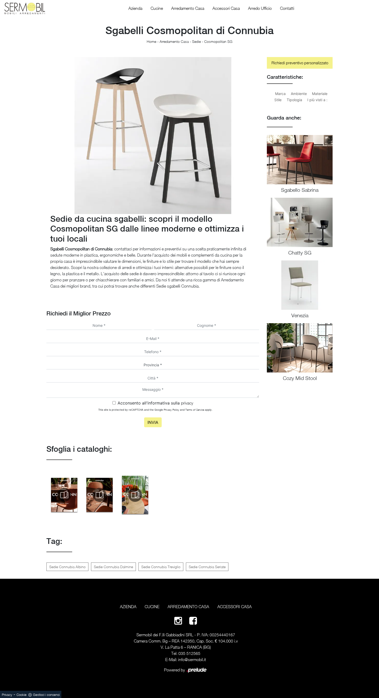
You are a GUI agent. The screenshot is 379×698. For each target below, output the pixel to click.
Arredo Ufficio (260, 8)
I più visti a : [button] (317, 100)
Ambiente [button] (299, 93)
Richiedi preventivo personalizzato (299, 62)
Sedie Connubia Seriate (207, 567)
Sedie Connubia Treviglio (160, 567)
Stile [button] (278, 100)
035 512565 (189, 653)
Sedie (196, 41)
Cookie (22, 695)
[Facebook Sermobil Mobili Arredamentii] (193, 620)
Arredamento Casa (187, 8)
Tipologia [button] (294, 100)
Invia (152, 422)
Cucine (157, 8)
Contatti (287, 8)
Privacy (7, 695)
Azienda (135, 8)
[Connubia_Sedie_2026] (64, 495)
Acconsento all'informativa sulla (155, 403)
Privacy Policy (171, 409)
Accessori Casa (226, 8)
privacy (187, 403)
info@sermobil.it (192, 659)
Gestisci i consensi (46, 695)
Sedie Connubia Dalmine (113, 567)
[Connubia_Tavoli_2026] (100, 495)
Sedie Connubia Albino (67, 567)
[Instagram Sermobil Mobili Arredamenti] (178, 620)
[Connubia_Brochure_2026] (135, 495)
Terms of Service (194, 409)
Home (151, 41)
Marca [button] (280, 93)
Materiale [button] (319, 93)
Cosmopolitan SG (218, 41)
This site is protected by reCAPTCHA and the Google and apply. (155, 409)
